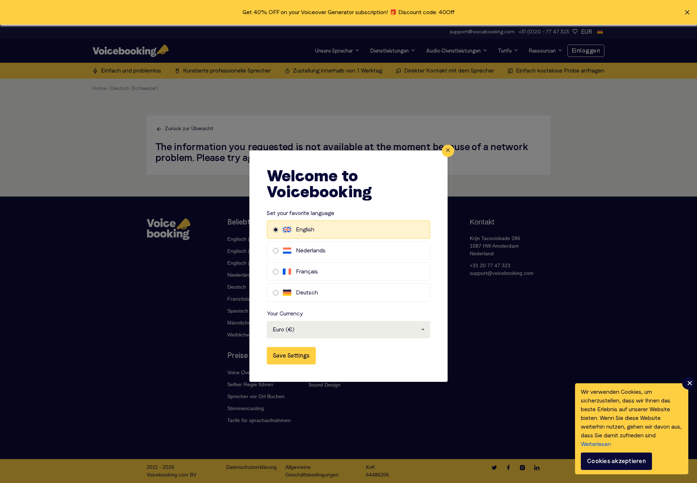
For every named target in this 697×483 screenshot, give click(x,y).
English (305, 229)
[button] (348, 12)
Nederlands (311, 250)
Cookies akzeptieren (616, 461)
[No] (688, 383)
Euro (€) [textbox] (283, 329)
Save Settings (291, 355)
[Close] (448, 151)
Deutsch (307, 292)
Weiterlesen (596, 444)
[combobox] (348, 329)
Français (307, 271)
